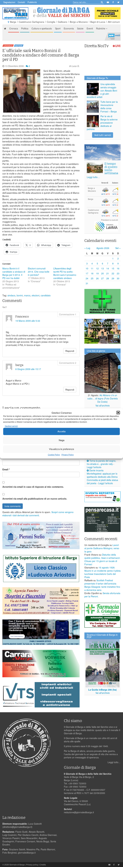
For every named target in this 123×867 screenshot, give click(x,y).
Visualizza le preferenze (61, 449)
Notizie (18, 45)
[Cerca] (101, 2)
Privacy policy (32, 864)
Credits (43, 864)
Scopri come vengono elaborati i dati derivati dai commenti (38, 513)
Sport (58, 28)
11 (92, 268)
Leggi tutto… (93, 177)
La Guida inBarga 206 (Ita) (102, 689)
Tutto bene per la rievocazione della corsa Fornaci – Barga (109, 106)
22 (113, 273)
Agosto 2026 (102, 248)
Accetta (61, 431)
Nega (61, 440)
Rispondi (69, 351)
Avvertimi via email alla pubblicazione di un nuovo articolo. (34, 498)
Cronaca (13, 28)
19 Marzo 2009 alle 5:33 (27, 320)
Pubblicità (32, 2)
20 (102, 273)
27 (102, 278)
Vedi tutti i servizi (102, 135)
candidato (46, 295)
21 (107, 273)
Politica (24, 28)
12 (97, 268)
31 (87, 283)
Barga (13, 21)
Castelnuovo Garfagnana (31, 21)
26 (97, 278)
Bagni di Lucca (97, 21)
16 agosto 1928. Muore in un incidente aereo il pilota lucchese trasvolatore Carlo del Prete (102, 572)
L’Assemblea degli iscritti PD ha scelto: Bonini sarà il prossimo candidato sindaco (64, 273)
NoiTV (114, 36)
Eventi (90, 28)
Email (6, 469)
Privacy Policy (68, 454)
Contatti (21, 2)
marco (27, 295)
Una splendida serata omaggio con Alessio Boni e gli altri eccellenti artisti (102, 91)
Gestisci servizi (11, 426)
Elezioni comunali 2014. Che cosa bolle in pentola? (38, 271)
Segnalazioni (9, 2)
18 (92, 273)
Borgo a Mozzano (79, 21)
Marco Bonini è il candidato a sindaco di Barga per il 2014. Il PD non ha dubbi (13, 273)
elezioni (35, 295)
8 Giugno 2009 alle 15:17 (28, 369)
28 (107, 278)
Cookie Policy (54, 454)
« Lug (87, 248)
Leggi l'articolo (94, 467)
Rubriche (101, 28)
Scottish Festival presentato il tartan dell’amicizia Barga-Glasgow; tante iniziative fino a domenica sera (102, 585)
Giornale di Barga (17, 864)
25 (92, 278)
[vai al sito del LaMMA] (106, 226)
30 (118, 278)
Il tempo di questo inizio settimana (111, 168)
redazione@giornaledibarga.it (79, 812)
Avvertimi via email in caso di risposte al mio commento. (33, 486)
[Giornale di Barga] (61, 12)
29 (113, 278)
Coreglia (51, 21)
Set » (118, 248)
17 (87, 273)
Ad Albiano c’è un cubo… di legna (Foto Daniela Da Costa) (102, 398)
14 (107, 268)
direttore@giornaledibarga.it (17, 826)
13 (102, 268)
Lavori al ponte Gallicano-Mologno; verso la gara (101, 548)
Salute (80, 28)
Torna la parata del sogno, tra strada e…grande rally (101, 462)
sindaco (11, 295)
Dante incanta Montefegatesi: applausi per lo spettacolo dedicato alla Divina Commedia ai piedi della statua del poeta (102, 477)
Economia (69, 28)
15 (113, 268)
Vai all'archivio (102, 405)
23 (118, 273)
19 (97, 273)
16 (118, 268)
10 (87, 268)
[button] (118, 412)
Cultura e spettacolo (42, 28)
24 (87, 278)
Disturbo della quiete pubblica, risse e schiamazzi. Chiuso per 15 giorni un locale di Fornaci (102, 559)
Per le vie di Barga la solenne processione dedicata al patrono (102, 123)
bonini (20, 295)
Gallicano (62, 21)
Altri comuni (114, 21)
